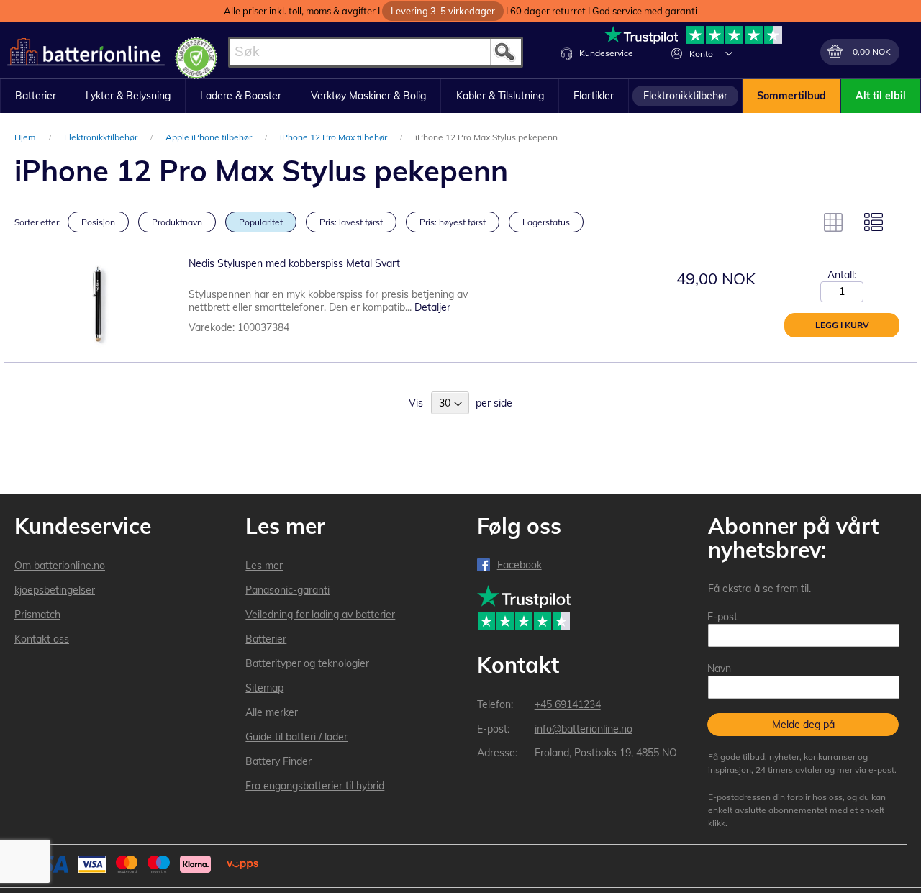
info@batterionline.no (583, 728)
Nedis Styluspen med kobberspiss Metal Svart (294, 263)
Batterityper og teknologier (307, 663)
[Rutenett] (833, 222)
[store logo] (86, 52)
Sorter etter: (37, 222)
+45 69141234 (568, 704)
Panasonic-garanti (287, 590)
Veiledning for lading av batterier (320, 614)
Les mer (264, 565)
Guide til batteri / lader (296, 736)
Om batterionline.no (59, 565)
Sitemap (264, 687)
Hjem (26, 137)
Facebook (519, 564)
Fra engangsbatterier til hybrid (314, 785)
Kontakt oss (41, 639)
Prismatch (37, 614)
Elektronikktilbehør (102, 137)
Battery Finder (278, 761)
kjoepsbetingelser (54, 590)
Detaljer (432, 307)
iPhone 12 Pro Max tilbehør (334, 137)
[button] (728, 53)
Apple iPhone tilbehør (209, 137)
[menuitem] (36, 96)
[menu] (460, 96)
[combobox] (375, 52)
